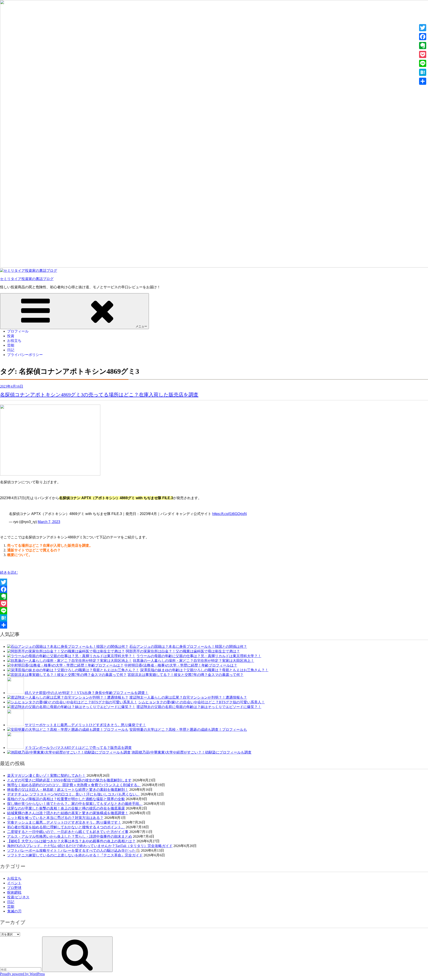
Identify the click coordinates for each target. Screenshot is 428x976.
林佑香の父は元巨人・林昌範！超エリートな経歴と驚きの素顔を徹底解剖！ (67, 789)
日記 (10, 350)
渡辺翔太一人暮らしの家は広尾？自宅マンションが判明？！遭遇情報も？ (188, 697)
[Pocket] (214, 603)
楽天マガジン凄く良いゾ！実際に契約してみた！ (46, 775)
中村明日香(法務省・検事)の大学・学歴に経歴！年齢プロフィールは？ (180, 665)
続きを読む (9, 572)
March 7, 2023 (49, 522)
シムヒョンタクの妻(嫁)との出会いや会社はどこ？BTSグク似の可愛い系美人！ (201, 702)
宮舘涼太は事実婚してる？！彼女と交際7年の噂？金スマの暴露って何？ (185, 675)
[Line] (214, 610)
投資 (10, 336)
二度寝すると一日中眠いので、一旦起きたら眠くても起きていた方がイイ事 (67, 832)
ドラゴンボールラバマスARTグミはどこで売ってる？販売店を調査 (78, 748)
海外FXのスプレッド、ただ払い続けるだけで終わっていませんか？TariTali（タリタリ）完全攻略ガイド (90, 846)
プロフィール (18, 331)
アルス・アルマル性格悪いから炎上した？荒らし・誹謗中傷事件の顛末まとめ (69, 836)
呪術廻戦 (14, 892)
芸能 (10, 345)
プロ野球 (14, 888)
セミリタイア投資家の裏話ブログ (27, 279)
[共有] (214, 625)
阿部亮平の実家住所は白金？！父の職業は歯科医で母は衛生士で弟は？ (183, 651)
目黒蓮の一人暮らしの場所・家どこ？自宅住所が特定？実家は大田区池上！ (193, 660)
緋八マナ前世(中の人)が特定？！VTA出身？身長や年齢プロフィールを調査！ (86, 693)
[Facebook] (214, 589)
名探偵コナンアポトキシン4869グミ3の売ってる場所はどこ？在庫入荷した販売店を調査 (99, 394)
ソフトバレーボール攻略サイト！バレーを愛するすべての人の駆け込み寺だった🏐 (73, 850)
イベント (14, 883)
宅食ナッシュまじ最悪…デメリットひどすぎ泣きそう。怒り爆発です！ (64, 822)
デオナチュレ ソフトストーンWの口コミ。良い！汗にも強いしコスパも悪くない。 (73, 794)
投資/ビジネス (18, 897)
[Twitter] (214, 582)
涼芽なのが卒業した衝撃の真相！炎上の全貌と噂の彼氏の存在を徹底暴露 (66, 808)
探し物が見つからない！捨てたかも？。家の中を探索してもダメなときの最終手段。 (75, 804)
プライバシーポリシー (25, 355)
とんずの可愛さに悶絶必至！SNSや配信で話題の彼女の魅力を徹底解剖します (69, 780)
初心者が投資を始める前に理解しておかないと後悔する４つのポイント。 (66, 827)
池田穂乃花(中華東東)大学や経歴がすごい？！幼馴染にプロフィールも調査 (191, 752)
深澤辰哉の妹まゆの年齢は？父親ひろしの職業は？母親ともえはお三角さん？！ (204, 670)
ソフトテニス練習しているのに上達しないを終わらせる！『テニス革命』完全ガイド (75, 855)
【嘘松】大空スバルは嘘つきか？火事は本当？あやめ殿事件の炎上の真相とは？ (71, 841)
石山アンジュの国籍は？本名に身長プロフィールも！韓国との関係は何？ (188, 646)
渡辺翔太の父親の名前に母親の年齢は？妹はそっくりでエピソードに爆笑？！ (198, 707)
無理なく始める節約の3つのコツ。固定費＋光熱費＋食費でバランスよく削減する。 (74, 785)
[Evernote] (214, 596)
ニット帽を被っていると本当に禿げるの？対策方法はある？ (55, 818)
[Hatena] (214, 617)
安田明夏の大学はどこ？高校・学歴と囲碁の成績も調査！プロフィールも (188, 729)
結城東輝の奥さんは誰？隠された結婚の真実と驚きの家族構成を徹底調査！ (67, 813)
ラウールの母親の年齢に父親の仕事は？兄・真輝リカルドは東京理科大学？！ (198, 656)
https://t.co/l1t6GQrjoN (229, 514)
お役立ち (14, 341)
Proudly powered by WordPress (22, 974)
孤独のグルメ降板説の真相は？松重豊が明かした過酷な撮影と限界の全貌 (66, 799)
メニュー (141, 326)
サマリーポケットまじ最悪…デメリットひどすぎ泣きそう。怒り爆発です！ (85, 725)
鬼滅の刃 (14, 911)
